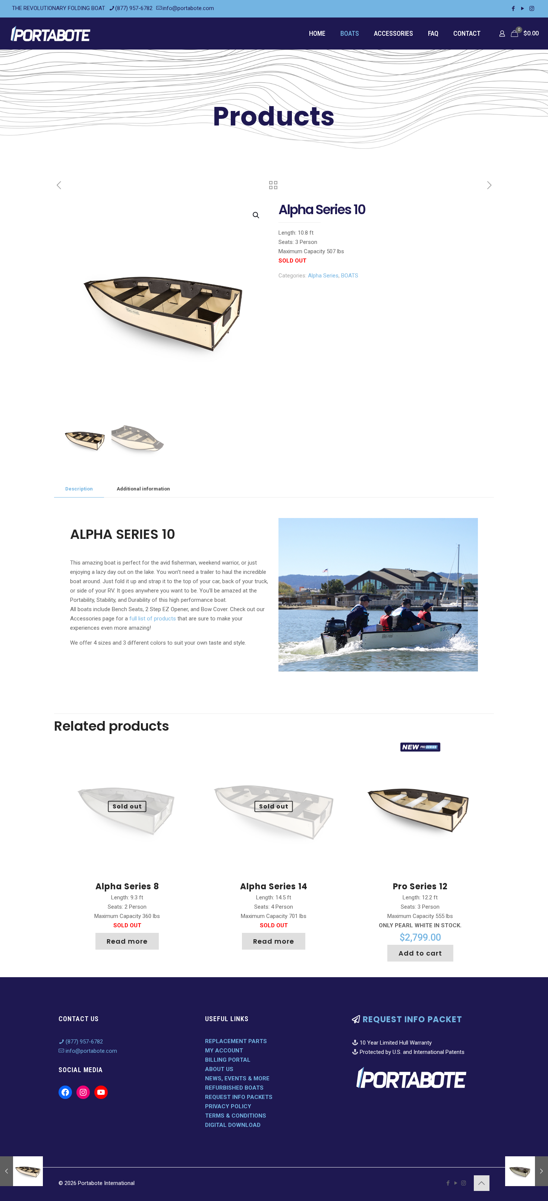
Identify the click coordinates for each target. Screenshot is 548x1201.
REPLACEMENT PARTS (236, 1041)
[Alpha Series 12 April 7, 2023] (21, 1171)
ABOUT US (219, 1069)
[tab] (79, 489)
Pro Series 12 (420, 886)
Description (79, 489)
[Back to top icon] (481, 1183)
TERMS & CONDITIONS (235, 1115)
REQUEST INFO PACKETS (239, 1097)
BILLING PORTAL (228, 1060)
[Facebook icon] (513, 8)
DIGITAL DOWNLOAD (233, 1125)
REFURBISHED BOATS (234, 1087)
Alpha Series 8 (127, 886)
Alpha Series (323, 275)
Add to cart (420, 953)
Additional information (143, 489)
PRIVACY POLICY (228, 1106)
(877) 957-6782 (133, 8)
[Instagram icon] (532, 8)
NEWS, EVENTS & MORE (237, 1078)
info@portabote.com (188, 8)
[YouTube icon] (522, 8)
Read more (127, 941)
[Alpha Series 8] (526, 1171)
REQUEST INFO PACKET (412, 1019)
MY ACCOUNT (224, 1050)
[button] (256, 215)
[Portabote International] (50, 33)
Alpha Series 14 (274, 886)
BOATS (349, 275)
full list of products (152, 618)
